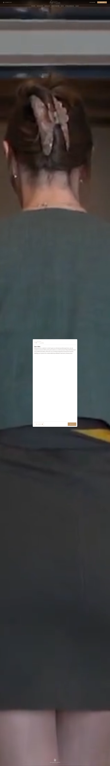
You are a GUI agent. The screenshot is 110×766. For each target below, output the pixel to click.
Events (62, 5)
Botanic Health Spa (55, 5)
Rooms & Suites (40, 5)
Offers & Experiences (69, 5)
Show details (38, 424)
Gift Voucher (92, 2)
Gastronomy (47, 5)
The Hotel (33, 5)
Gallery (77, 5)
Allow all (71, 424)
